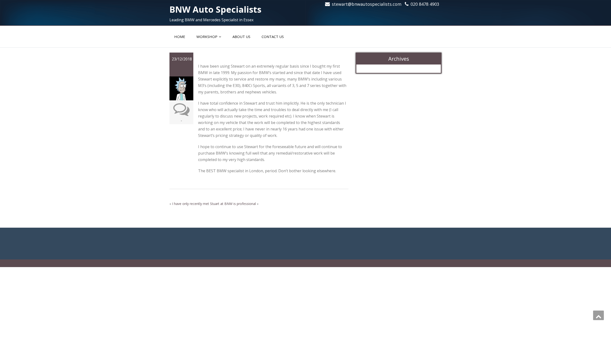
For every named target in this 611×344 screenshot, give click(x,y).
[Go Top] (598, 315)
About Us (241, 36)
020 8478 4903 (425, 4)
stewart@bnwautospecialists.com (366, 4)
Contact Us (273, 36)
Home (179, 36)
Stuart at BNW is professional (233, 203)
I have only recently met (190, 203)
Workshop (206, 36)
